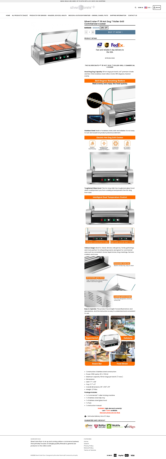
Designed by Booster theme (55, 455)
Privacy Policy (88, 446)
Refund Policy (88, 448)
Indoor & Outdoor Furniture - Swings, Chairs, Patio (88, 15)
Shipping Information (118, 15)
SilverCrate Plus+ (40, 455)
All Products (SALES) (20, 15)
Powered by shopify (71, 455)
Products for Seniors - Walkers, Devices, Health (48, 15)
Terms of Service (90, 450)
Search (86, 444)
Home (8, 15)
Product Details (90, 38)
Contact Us (132, 15)
